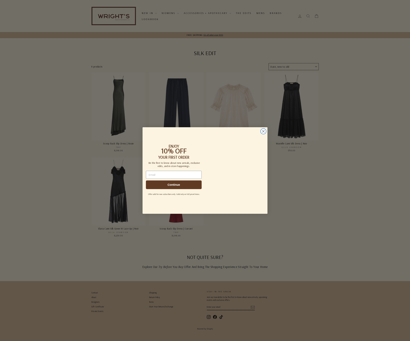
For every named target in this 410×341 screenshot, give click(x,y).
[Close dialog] (263, 131)
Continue (174, 185)
